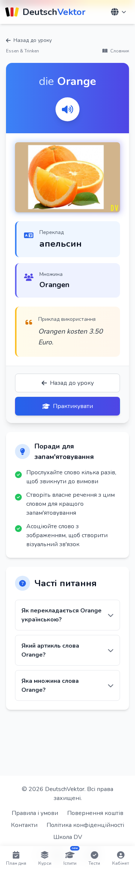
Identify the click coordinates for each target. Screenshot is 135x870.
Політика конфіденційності (85, 825)
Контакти (24, 825)
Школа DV (67, 837)
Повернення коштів (95, 813)
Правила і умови (35, 813)
